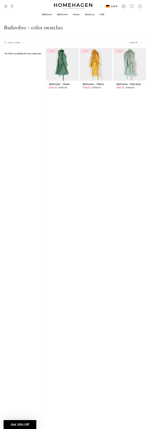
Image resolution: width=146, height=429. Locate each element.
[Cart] (140, 6)
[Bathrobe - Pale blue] (129, 64)
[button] (132, 6)
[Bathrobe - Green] (62, 64)
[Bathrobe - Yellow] (96, 64)
